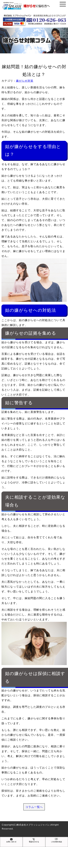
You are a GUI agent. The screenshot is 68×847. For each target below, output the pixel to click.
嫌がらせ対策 (24, 80)
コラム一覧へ (34, 806)
